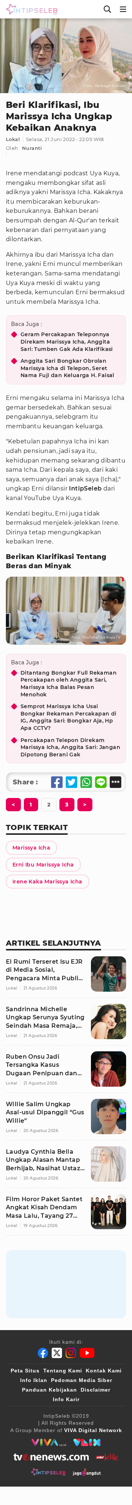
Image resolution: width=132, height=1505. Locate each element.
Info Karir (66, 1399)
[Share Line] (101, 782)
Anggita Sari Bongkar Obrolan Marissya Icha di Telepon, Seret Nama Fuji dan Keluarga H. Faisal (67, 368)
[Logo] (30, 9)
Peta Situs (25, 1371)
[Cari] (107, 9)
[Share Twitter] (71, 782)
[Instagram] (71, 1353)
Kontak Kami (104, 1371)
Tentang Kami (62, 1371)
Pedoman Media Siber (81, 1380)
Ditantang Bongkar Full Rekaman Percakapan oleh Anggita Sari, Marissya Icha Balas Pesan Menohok (69, 683)
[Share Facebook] (57, 782)
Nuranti (32, 148)
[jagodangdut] (87, 1472)
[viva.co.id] (49, 1442)
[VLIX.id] (86, 1442)
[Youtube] (87, 1353)
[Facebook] (43, 1353)
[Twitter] (57, 1353)
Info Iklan (33, 1380)
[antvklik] (107, 1457)
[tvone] (51, 1457)
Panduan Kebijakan (49, 1390)
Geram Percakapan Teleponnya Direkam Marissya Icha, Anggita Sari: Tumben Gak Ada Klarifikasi (67, 341)
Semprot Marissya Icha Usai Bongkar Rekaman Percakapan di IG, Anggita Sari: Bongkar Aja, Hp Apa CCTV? (69, 717)
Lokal (13, 139)
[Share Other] (115, 782)
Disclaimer (95, 1390)
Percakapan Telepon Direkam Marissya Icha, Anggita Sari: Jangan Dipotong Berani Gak (70, 747)
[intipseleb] (48, 1472)
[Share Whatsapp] (86, 782)
